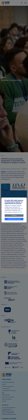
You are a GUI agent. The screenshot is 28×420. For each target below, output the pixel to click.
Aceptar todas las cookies (14, 219)
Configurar (14, 215)
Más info (20, 212)
